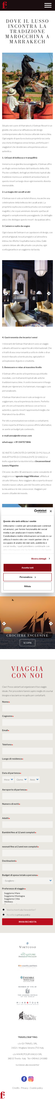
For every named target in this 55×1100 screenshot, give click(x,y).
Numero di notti (10, 803)
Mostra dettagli (38, 558)
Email (5, 730)
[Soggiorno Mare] (27, 893)
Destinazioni (8, 860)
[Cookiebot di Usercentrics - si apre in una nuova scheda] (35, 511)
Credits (15, 1087)
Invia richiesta (27, 921)
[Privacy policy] (4, 914)
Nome (5, 701)
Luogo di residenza (12, 758)
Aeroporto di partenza (14, 789)
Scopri (28, 642)
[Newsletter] (4, 909)
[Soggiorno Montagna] (27, 896)
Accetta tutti (28, 567)
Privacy (24, 1087)
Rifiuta (27, 586)
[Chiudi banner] (51, 511)
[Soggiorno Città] (27, 898)
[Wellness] (27, 901)
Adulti (5, 818)
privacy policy (23, 914)
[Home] (4, 5)
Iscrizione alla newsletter (27, 1064)
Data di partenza (11, 772)
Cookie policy (36, 1087)
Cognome (7, 716)
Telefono (7, 744)
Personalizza (26, 577)
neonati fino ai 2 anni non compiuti (19, 846)
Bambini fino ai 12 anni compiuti (18, 832)
